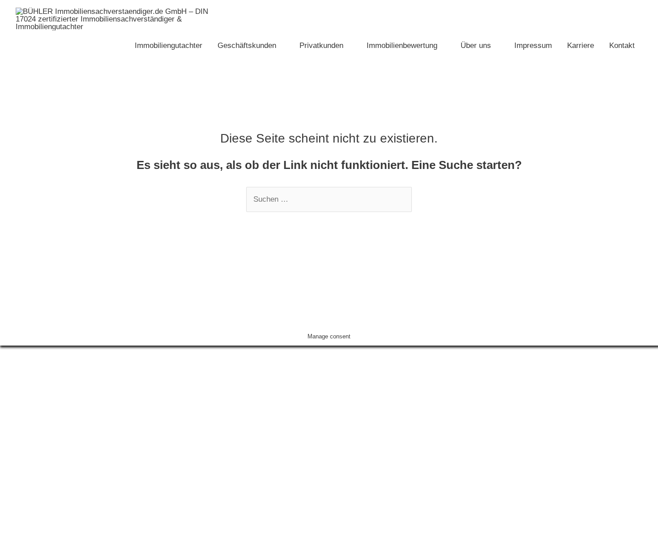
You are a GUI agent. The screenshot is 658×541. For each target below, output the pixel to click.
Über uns (476, 45)
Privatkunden (321, 45)
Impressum (533, 45)
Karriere (580, 45)
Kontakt (622, 45)
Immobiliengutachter (168, 45)
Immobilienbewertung (402, 45)
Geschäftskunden (247, 45)
